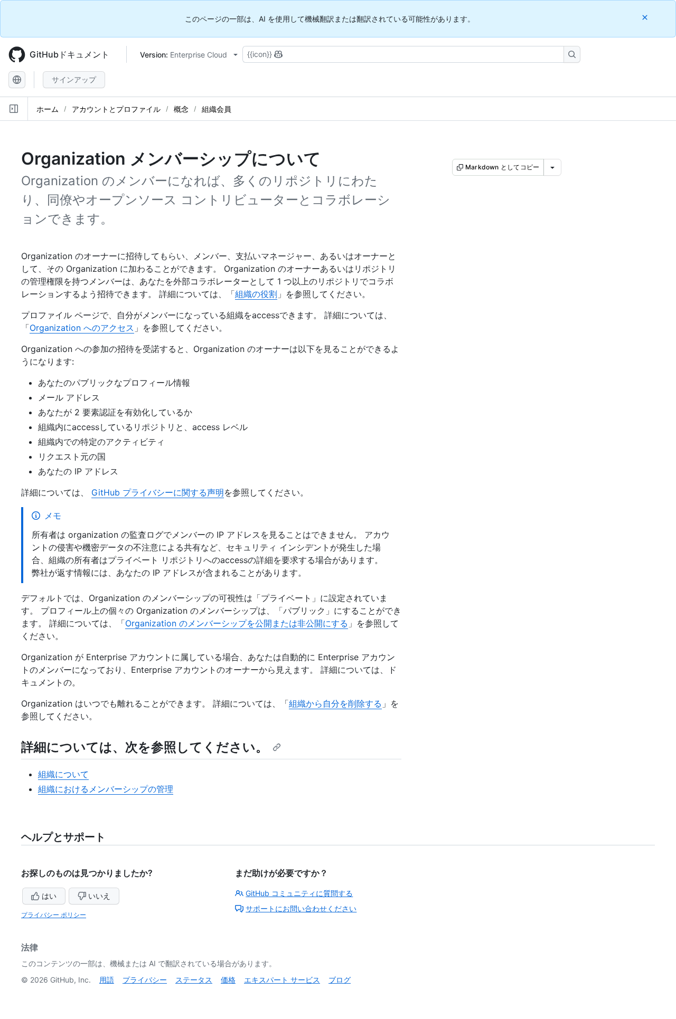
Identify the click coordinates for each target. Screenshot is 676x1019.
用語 (106, 979)
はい (49, 895)
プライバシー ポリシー (53, 915)
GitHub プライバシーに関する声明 (157, 492)
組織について (63, 774)
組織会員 (216, 108)
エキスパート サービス (282, 979)
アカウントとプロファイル (116, 108)
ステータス (193, 979)
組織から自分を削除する (335, 703)
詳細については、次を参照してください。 (144, 747)
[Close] (645, 17)
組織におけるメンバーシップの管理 (105, 789)
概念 (181, 108)
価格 (228, 979)
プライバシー (145, 979)
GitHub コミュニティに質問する (299, 893)
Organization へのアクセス (82, 327)
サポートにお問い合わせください (301, 908)
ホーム (47, 108)
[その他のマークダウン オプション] (552, 167)
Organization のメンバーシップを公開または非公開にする (236, 623)
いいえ (99, 895)
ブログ (339, 979)
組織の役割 (256, 294)
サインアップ (74, 79)
